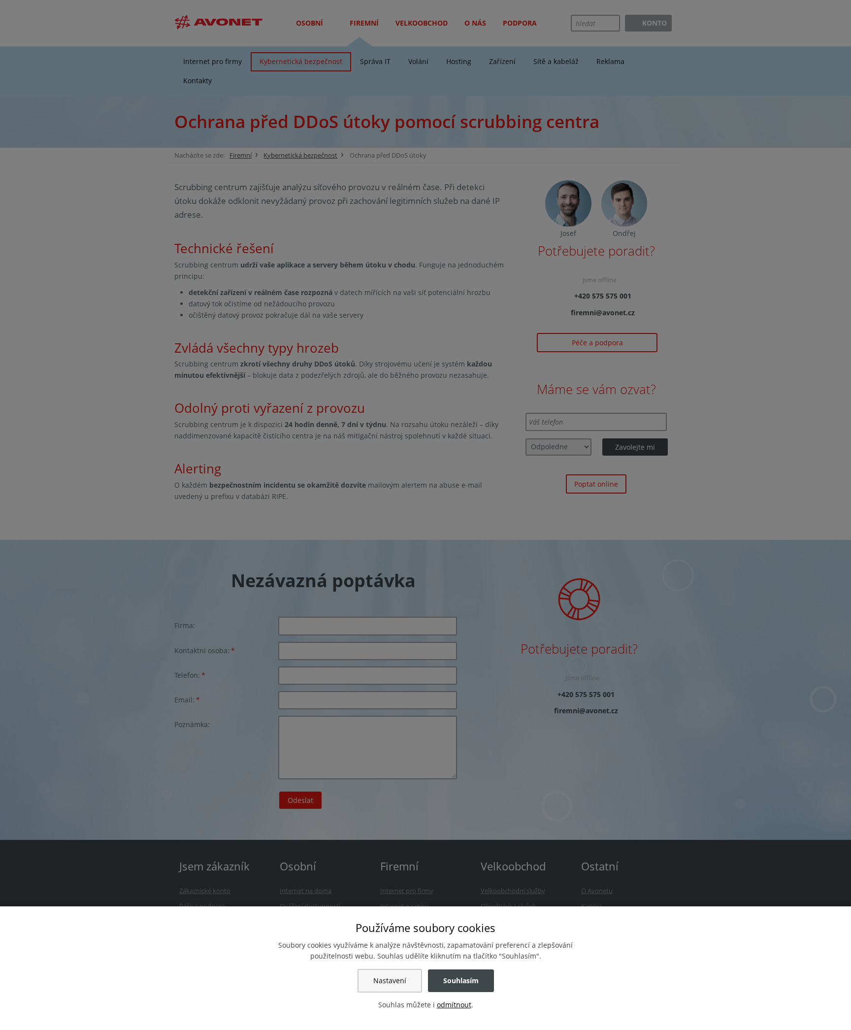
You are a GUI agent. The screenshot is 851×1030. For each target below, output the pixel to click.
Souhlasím (461, 980)
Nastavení (389, 980)
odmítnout (454, 1004)
